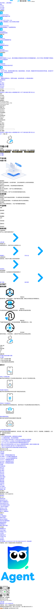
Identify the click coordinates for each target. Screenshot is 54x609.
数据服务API (3, 528)
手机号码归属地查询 (4, 520)
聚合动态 (2, 84)
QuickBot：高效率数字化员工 (7, 461)
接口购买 (27, 282)
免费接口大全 (3, 531)
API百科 (2, 87)
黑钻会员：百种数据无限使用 (7, 463)
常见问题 (2, 475)
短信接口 (2, 539)
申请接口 (2, 255)
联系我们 (2, 495)
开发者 (1, 464)
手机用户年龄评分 (4, 390)
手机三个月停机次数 (4, 376)
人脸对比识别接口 (4, 506)
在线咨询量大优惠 (8, 355)
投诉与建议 (2, 476)
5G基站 (6, 92)
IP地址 (1, 514)
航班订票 (28, 92)
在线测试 (2, 269)
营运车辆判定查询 (4, 416)
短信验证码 (2, 498)
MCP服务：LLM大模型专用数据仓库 (8, 456)
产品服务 (2, 453)
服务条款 (2, 480)
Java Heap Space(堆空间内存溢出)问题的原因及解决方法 (15, 442)
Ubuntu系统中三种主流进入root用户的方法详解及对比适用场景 (16, 439)
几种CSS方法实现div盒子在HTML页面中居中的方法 (13, 445)
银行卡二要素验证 (4, 511)
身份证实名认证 (3, 500)
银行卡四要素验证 (4, 501)
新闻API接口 (3, 517)
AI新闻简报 (14, 92)
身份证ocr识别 (3, 508)
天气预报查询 (3, 516)
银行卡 (19, 92)
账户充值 (2, 282)
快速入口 (2, 484)
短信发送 (2, 92)
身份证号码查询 (3, 519)
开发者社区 (2, 466)
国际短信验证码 (3, 509)
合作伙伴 (2, 86)
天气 (22, 92)
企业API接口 (3, 530)
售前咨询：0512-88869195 (6, 603)
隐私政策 (2, 481)
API (1, 134)
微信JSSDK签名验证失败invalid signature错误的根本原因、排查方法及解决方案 (20, 444)
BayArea (2, 467)
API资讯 (2, 538)
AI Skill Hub (3, 487)
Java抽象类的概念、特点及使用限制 (9, 438)
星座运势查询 (3, 522)
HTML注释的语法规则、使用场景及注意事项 (11, 436)
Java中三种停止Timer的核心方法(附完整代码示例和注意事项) (15, 441)
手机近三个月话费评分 (5, 403)
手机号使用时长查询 (4, 505)
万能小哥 (5, 134)
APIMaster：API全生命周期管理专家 (8, 458)
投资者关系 (2, 80)
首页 (1, 4)
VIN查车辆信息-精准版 (5, 429)
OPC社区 (2, 7)
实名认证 (32, 92)
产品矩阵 (2, 9)
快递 (24, 92)
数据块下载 (2, 489)
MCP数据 (2, 486)
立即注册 (2, 242)
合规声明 (2, 483)
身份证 (10, 92)
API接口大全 (3, 536)
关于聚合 (2, 83)
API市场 (2, 6)
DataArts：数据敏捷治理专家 (7, 459)
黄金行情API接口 (4, 525)
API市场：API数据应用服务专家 (7, 455)
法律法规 (2, 478)
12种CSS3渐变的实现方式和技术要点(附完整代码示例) (14, 447)
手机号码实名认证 (4, 503)
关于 (1, 81)
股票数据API (3, 524)
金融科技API (3, 535)
